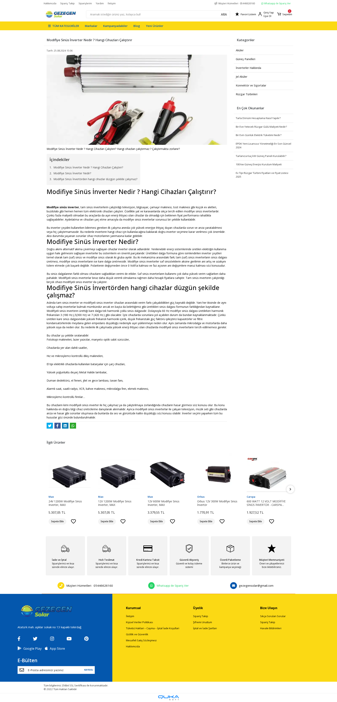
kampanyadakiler (115, 26)
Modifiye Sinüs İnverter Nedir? (72, 173)
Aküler (240, 50)
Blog (136, 26)
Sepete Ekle (57, 521)
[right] (290, 489)
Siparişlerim (85, 3)
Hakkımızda (50, 3)
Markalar (91, 26)
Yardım (100, 3)
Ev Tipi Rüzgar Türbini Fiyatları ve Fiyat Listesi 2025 (262, 175)
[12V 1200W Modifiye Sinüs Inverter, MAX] (119, 474)
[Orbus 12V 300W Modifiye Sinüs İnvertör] (218, 474)
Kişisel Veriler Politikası (139, 622)
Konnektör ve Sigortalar (251, 85)
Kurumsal (133, 608)
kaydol (89, 669)
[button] (284, 14)
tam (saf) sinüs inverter (190, 257)
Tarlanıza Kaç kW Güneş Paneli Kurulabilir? (261, 156)
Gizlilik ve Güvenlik (137, 634)
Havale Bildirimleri (270, 628)
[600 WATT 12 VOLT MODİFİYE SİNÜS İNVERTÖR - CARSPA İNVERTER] (267, 474)
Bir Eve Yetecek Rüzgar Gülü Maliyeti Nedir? (261, 126)
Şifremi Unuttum (202, 622)
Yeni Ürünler (154, 26)
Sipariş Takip (67, 3)
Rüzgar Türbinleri (246, 94)
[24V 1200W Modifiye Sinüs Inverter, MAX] (69, 474)
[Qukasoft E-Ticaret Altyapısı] (168, 697)
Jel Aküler (241, 76)
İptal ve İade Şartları (205, 628)
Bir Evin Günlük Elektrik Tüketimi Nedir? (258, 135)
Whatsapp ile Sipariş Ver (277, 3)
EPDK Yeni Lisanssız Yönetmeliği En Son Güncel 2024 (263, 145)
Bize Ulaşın (268, 608)
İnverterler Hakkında (248, 68)
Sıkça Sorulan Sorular (273, 616)
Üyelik (198, 608)
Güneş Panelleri (245, 59)
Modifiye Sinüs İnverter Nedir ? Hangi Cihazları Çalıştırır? (88, 167)
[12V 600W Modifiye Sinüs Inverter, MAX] (168, 474)
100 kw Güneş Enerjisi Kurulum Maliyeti (259, 164)
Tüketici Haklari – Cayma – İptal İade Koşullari (152, 628)
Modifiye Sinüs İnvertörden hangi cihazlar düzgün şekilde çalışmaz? (95, 179)
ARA (224, 14)
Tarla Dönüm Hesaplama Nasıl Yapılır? (258, 118)
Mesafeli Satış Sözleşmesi (141, 640)
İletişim (112, 3)
